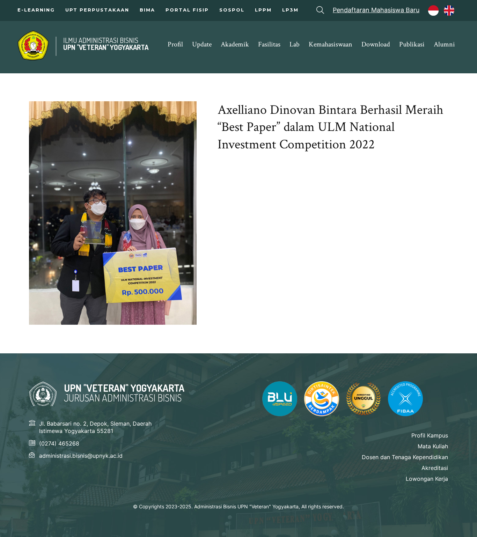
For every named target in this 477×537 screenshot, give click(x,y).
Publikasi (412, 44)
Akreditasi (434, 467)
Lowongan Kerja (427, 478)
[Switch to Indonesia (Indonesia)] (437, 12)
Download (375, 44)
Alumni (444, 44)
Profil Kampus (429, 435)
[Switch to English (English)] (452, 12)
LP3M (290, 10)
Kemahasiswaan (330, 44)
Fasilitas (269, 44)
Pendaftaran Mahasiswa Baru (376, 10)
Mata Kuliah (433, 446)
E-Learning (36, 10)
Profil (175, 44)
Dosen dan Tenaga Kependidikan (405, 457)
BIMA (147, 10)
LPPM (263, 10)
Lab (294, 44)
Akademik (235, 44)
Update (202, 44)
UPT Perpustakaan (97, 10)
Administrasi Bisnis (33, 45)
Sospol (231, 10)
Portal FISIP (187, 10)
